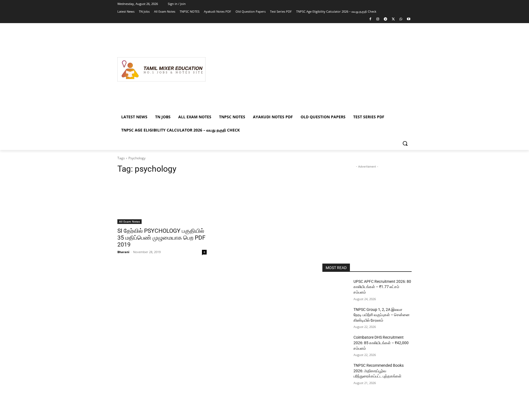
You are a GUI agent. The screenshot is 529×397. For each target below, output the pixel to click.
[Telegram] (385, 19)
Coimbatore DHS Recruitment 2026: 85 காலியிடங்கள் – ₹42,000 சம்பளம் (381, 342)
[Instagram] (378, 19)
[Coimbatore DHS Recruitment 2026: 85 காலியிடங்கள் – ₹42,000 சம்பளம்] (335, 344)
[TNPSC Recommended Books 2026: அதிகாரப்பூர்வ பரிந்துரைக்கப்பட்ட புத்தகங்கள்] (335, 372)
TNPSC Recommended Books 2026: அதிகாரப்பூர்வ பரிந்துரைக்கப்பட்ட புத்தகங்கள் (378, 370)
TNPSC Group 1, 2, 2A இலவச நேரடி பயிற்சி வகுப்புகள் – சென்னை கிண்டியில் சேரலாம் (381, 314)
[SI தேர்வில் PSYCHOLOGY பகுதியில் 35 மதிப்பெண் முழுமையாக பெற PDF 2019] (162, 201)
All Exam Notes (129, 221)
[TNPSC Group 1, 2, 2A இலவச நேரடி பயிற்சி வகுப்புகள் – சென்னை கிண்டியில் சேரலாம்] (335, 316)
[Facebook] (370, 19)
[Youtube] (408, 19)
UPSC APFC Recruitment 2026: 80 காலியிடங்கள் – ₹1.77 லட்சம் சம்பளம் (382, 286)
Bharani (123, 252)
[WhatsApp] (401, 19)
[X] (393, 19)
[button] (405, 143)
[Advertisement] (309, 69)
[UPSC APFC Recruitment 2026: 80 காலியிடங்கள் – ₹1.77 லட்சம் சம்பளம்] (335, 288)
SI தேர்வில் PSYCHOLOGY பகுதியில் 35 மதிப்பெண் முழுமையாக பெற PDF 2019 (161, 238)
